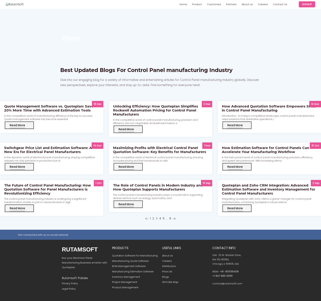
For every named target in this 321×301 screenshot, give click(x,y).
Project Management (124, 282)
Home (183, 4)
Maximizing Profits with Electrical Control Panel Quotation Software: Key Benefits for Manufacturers (159, 150)
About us (247, 4)
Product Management (125, 287)
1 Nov (207, 145)
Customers (214, 4)
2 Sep (315, 183)
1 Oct (98, 183)
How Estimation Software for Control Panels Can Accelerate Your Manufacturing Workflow (265, 150)
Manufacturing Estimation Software (133, 271)
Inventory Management (126, 277)
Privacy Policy (70, 283)
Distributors (169, 266)
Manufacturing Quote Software (130, 261)
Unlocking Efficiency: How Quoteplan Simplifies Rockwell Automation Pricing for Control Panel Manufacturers (155, 110)
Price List (167, 271)
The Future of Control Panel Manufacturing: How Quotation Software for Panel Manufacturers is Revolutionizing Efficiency (47, 189)
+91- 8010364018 (229, 271)
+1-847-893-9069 (222, 276)
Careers (263, 4)
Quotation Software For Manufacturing (135, 255)
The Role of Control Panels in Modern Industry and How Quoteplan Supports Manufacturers (158, 187)
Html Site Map (170, 282)
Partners (231, 4)
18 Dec (98, 104)
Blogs (165, 277)
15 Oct (315, 145)
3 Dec (206, 104)
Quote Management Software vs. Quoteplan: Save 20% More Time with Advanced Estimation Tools (48, 108)
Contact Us (280, 4)
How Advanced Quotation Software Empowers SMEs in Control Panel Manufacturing (269, 108)
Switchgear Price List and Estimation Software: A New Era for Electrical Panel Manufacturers (48, 150)
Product (197, 4)
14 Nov (315, 104)
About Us (167, 255)
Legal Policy (69, 288)
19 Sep (206, 183)
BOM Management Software (129, 266)
